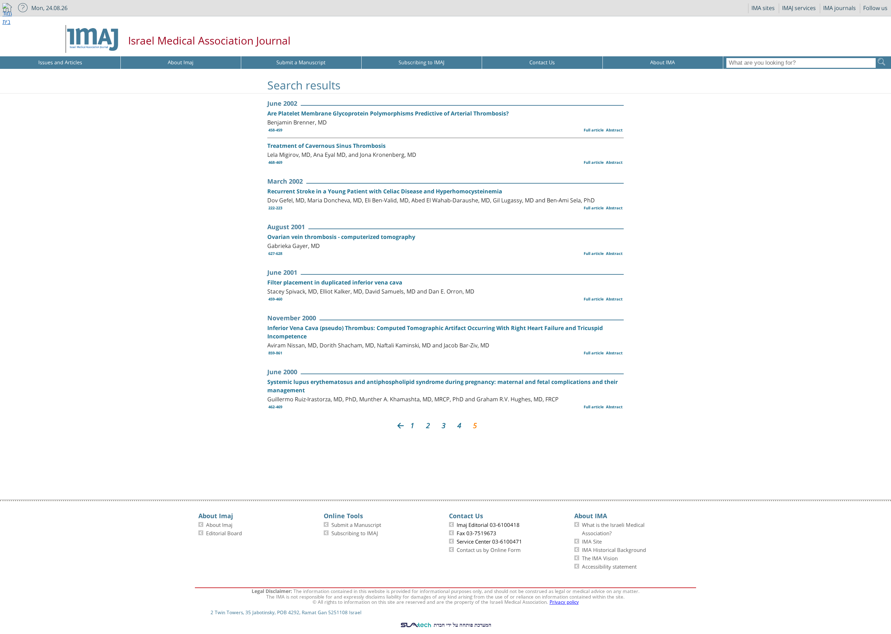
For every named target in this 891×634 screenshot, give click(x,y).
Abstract (614, 130)
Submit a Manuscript (356, 524)
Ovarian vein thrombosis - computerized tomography (341, 237)
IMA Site (592, 541)
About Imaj (219, 524)
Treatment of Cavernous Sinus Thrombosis (326, 146)
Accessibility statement (609, 566)
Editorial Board (224, 532)
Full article (594, 130)
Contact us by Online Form (489, 549)
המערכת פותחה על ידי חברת (461, 624)
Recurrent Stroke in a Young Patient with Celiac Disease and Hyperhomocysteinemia (384, 191)
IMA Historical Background (614, 549)
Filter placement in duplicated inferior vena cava (334, 282)
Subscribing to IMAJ (354, 532)
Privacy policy (564, 601)
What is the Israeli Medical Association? (613, 528)
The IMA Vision (600, 557)
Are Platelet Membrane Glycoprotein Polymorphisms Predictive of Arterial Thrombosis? (388, 113)
